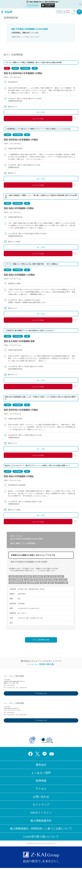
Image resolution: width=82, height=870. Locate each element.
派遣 (34, 68)
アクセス (41, 788)
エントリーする (38, 119)
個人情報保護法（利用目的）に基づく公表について (41, 828)
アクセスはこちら (41, 693)
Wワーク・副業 (61, 582)
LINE (44, 754)
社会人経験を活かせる (17, 582)
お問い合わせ (41, 796)
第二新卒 (63, 579)
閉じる (79, 4)
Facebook (30, 754)
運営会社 (41, 764)
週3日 (53, 576)
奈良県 (15, 68)
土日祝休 (28, 579)
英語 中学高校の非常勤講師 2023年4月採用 (29, 562)
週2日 (51, 582)
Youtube (51, 754)
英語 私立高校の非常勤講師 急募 (19, 341)
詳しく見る (41, 112)
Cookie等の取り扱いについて (41, 836)
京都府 (8, 203)
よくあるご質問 (41, 772)
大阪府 (8, 134)
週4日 (61, 576)
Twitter (37, 754)
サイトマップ (41, 804)
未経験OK (53, 579)
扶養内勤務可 (33, 582)
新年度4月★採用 (40, 579)
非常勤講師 (25, 68)
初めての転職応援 (16, 579)
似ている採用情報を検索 (41, 640)
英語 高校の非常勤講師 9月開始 (19, 208)
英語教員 (28, 576)
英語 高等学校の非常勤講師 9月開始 (21, 139)
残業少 (43, 582)
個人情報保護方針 (41, 820)
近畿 (11, 576)
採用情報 (41, 780)
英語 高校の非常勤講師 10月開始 (19, 275)
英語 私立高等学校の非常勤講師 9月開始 (23, 73)
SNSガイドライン (41, 812)
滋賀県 (8, 270)
